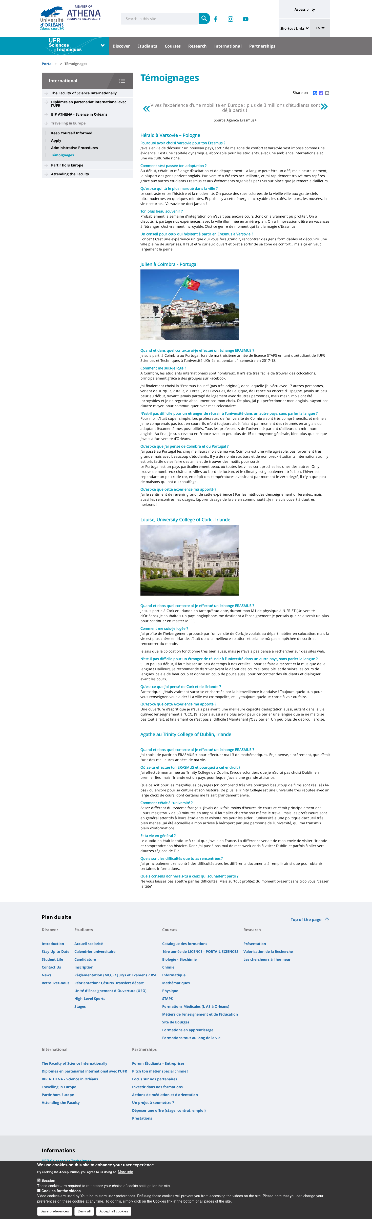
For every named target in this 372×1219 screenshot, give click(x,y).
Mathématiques (176, 982)
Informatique (173, 975)
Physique (170, 990)
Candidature (85, 959)
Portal (47, 63)
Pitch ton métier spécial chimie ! (160, 1071)
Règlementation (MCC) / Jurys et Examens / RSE (115, 975)
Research (197, 46)
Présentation (254, 943)
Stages (80, 1006)
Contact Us (51, 967)
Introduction (53, 943)
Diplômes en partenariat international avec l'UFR (88, 103)
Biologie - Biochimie (179, 959)
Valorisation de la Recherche (268, 951)
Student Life (52, 959)
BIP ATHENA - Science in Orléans (79, 114)
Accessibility (305, 9)
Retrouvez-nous (55, 982)
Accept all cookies (113, 1211)
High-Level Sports (89, 998)
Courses (173, 46)
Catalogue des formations (184, 943)
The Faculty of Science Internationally (84, 93)
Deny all (84, 1211)
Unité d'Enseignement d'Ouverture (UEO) (110, 990)
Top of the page (306, 919)
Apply (56, 140)
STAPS (167, 998)
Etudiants (147, 46)
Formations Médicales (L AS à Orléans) (195, 1006)
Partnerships (262, 46)
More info (125, 1171)
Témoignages (62, 155)
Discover (121, 46)
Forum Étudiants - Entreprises (158, 1063)
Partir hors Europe (67, 165)
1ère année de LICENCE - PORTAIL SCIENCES (200, 951)
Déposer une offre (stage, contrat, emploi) (169, 1110)
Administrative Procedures (74, 148)
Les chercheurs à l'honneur (267, 959)
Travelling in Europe (68, 123)
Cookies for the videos (61, 1190)
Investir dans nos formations (157, 1086)
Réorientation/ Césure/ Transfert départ (109, 982)
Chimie (168, 967)
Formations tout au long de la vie (191, 1037)
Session (48, 1180)
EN (318, 28)
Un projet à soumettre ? (153, 1102)
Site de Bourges (175, 1022)
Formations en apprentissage (187, 1029)
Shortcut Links (292, 28)
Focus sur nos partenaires (154, 1079)
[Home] (52, 16)
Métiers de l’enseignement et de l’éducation (200, 1014)
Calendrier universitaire (94, 951)
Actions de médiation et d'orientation (165, 1094)
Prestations (142, 1118)
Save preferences (54, 1211)
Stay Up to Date (55, 951)
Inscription (83, 967)
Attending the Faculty (70, 174)
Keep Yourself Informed (71, 133)
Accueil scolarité (88, 943)
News (46, 975)
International (228, 46)
